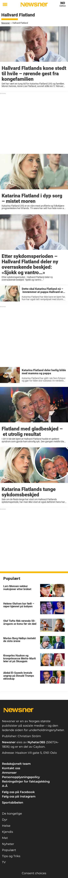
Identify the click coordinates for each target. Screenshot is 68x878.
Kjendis (7, 832)
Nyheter (8, 844)
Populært (9, 850)
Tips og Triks (11, 856)
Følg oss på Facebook (18, 792)
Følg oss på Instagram (18, 796)
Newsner (5, 23)
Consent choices (34, 873)
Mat (5, 838)
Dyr (4, 819)
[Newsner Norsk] (34, 4)
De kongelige (12, 813)
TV (4, 862)
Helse (6, 826)
